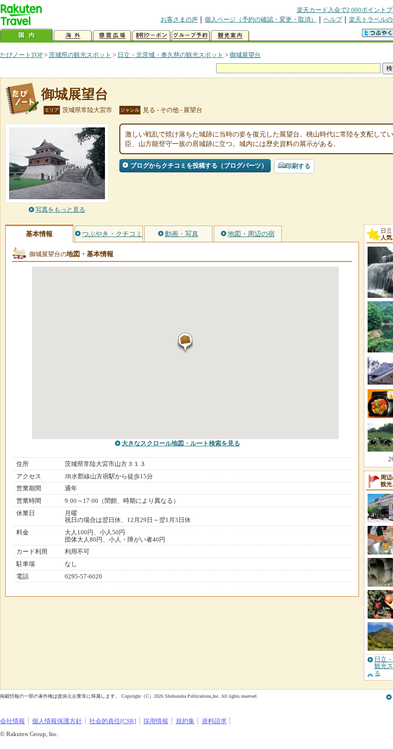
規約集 (185, 721)
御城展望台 (245, 54)
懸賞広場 (112, 36)
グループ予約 (191, 36)
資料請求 (214, 721)
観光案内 (230, 36)
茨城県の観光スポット (80, 54)
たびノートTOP (21, 54)
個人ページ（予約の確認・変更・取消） (261, 19)
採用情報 (155, 721)
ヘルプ (333, 19)
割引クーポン (151, 36)
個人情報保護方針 (57, 721)
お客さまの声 (179, 19)
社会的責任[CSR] (112, 721)
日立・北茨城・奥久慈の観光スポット (170, 54)
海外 (73, 36)
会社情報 (12, 721)
